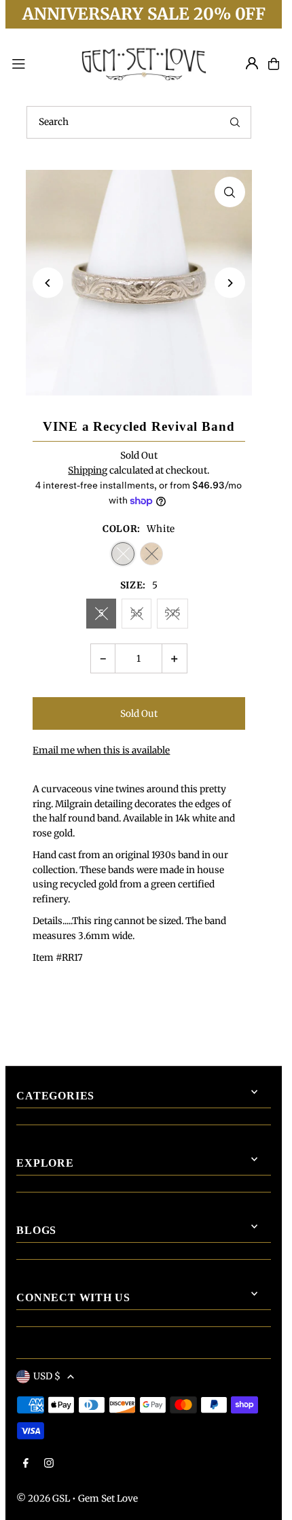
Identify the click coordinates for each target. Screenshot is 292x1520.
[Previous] (48, 283)
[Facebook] (26, 1464)
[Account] (252, 63)
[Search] (235, 122)
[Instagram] (49, 1464)
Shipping (87, 470)
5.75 (172, 613)
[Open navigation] (37, 63)
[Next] (230, 283)
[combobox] (138, 122)
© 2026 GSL (43, 1498)
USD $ (46, 1376)
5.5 (136, 613)
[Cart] (273, 64)
